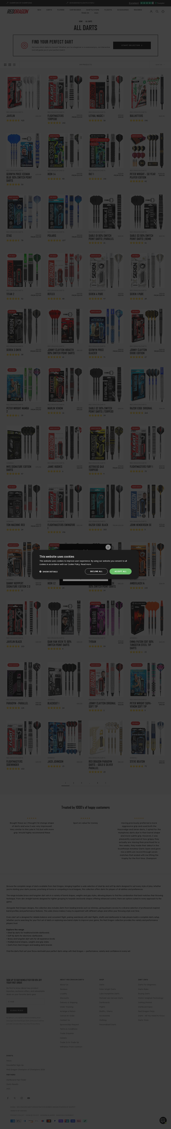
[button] (48, 571)
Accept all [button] (121, 571)
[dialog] (85, 564)
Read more (86, 564)
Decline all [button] (96, 571)
